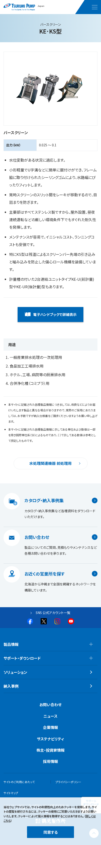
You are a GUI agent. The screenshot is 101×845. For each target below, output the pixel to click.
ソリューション (15, 672)
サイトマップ (11, 793)
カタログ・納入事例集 (44, 500)
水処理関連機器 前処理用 (50, 463)
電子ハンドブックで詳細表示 (55, 314)
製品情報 (11, 644)
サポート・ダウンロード (22, 658)
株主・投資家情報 (50, 750)
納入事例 (11, 686)
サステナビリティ (50, 739)
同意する (50, 832)
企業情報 (50, 727)
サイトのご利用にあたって (19, 782)
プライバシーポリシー (68, 782)
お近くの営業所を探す (44, 573)
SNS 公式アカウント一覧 (53, 612)
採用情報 (50, 761)
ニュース (50, 716)
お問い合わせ (36, 537)
